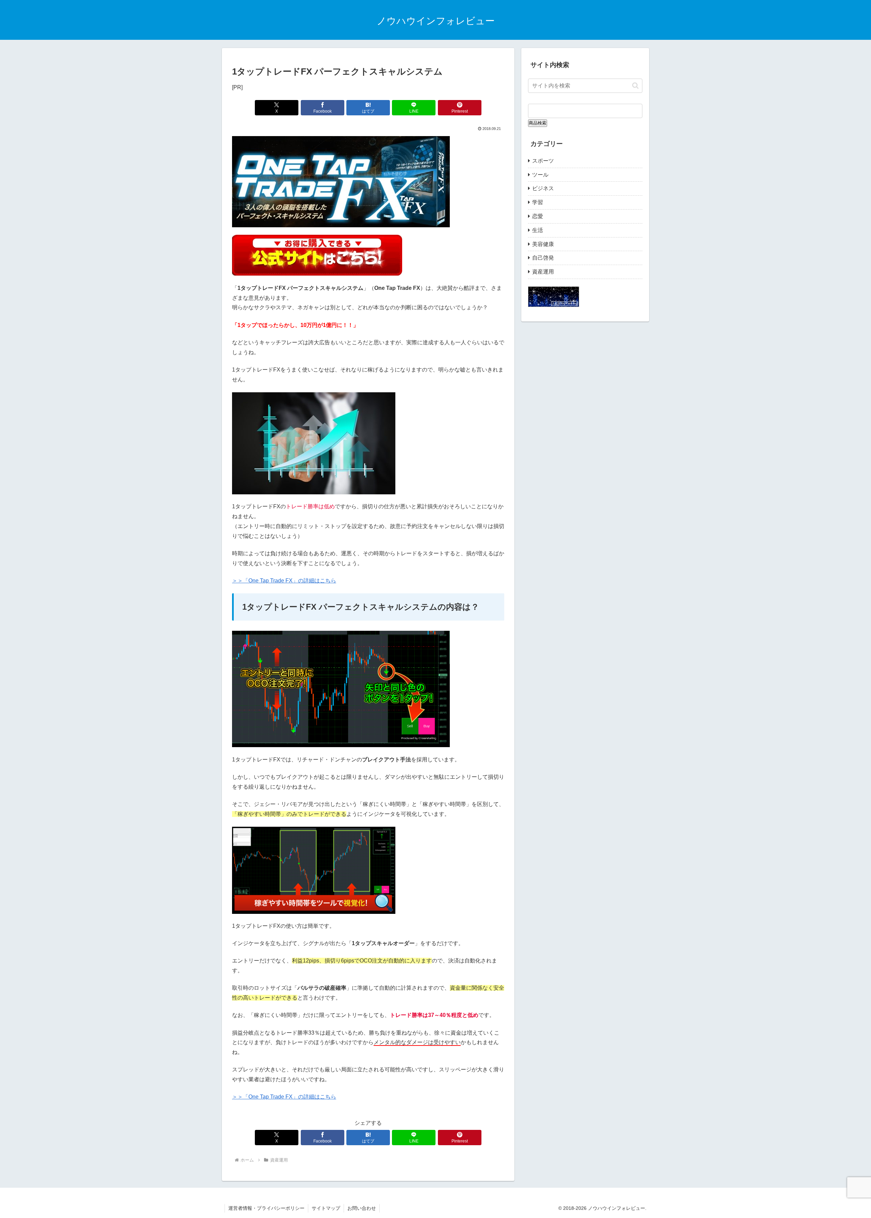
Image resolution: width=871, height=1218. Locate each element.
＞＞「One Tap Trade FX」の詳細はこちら (284, 580)
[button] (635, 85)
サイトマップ (326, 1208)
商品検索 (537, 123)
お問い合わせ (361, 1208)
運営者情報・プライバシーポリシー (266, 1208)
